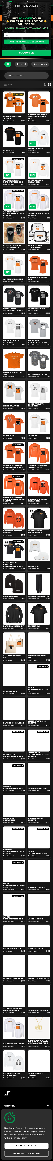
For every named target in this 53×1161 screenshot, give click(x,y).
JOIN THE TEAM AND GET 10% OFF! (26, 42)
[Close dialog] (50, 4)
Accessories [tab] (40, 64)
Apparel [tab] (21, 64)
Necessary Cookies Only (26, 1154)
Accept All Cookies (26, 1146)
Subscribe (26, 53)
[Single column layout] (45, 84)
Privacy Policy (19, 1138)
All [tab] (8, 64)
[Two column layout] (49, 84)
